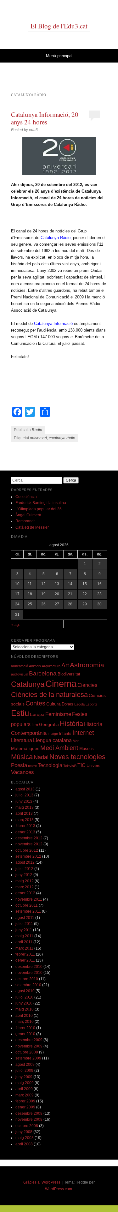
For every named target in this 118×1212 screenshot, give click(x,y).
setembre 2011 (28, 911)
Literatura (21, 740)
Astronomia (87, 665)
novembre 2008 (28, 1119)
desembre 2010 (28, 966)
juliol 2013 (24, 795)
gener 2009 (25, 1107)
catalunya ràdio (62, 438)
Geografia (49, 724)
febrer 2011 (25, 954)
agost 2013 (25, 789)
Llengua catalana (52, 740)
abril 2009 (24, 1089)
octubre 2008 (26, 1126)
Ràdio (37, 430)
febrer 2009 (25, 1101)
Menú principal (59, 55)
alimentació (19, 666)
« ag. (15, 624)
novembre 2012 (28, 844)
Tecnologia (50, 765)
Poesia (19, 765)
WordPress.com (58, 1189)
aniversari (38, 438)
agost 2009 (25, 1064)
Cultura (53, 703)
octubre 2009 (26, 1052)
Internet (83, 732)
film (34, 725)
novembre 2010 (28, 972)
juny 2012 (23, 875)
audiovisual (19, 674)
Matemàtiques (25, 748)
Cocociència (26, 497)
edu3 (33, 130)
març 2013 (24, 820)
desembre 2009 (28, 1040)
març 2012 (24, 887)
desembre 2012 (28, 838)
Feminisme (58, 714)
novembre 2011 (28, 899)
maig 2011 (24, 936)
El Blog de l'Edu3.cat (59, 25)
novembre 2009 (28, 1046)
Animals (35, 666)
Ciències (87, 685)
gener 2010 (25, 1034)
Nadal (41, 757)
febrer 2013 (25, 826)
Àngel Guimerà (28, 515)
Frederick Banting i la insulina (40, 503)
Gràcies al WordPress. (42, 1182)
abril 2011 (23, 942)
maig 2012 (24, 881)
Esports (92, 704)
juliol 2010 (24, 997)
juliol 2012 (24, 869)
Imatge (53, 733)
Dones (67, 704)
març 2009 (24, 1095)
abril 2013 (24, 813)
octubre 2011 (26, 905)
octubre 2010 (26, 979)
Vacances (22, 772)
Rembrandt (25, 521)
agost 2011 (24, 917)
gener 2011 (25, 960)
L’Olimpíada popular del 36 (38, 509)
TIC (81, 765)
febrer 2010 (25, 1028)
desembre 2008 (28, 1113)
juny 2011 (23, 930)
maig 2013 (24, 807)
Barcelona (43, 673)
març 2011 (24, 948)
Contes (35, 703)
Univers (93, 766)
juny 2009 (23, 1077)
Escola (79, 704)
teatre (32, 766)
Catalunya (27, 684)
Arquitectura (51, 666)
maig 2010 (24, 1009)
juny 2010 (23, 1003)
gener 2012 (25, 893)
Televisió (69, 766)
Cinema (60, 683)
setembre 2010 (28, 985)
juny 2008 (23, 1132)
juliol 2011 (24, 923)
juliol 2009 (24, 1070)
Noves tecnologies (77, 757)
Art (65, 665)
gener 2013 (25, 832)
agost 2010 (25, 991)
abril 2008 (24, 1144)
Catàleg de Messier (32, 527)
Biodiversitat (69, 674)
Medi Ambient (59, 747)
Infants (65, 733)
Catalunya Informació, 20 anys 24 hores (44, 118)
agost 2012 (25, 862)
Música (22, 757)
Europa (37, 714)
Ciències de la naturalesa (49, 695)
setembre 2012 (28, 856)
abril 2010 (24, 1015)
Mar (76, 741)
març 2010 (24, 1021)
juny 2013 (23, 801)
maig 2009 (24, 1083)
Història (71, 724)
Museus (86, 749)
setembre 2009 (28, 1058)
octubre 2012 (26, 850)
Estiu (20, 713)
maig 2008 (24, 1138)
